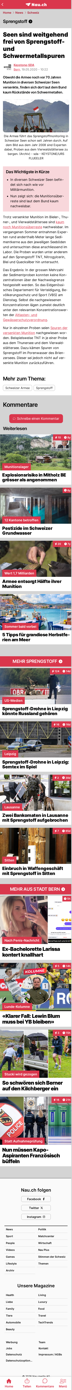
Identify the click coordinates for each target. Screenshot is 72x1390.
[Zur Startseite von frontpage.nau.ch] (36, 4)
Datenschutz (14, 1354)
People (10, 1243)
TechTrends (45, 1322)
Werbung (12, 1342)
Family (10, 1308)
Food (41, 1308)
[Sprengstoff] (36, 21)
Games (10, 1256)
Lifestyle (11, 1263)
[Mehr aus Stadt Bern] (36, 889)
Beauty (10, 1329)
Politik (42, 1229)
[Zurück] (2, 4)
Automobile (13, 1322)
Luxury (42, 1301)
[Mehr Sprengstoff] (36, 661)
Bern (17, 69)
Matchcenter (46, 1236)
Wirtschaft (45, 1243)
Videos (10, 1249)
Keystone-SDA (24, 65)
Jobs (9, 1348)
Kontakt (43, 1348)
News (19, 12)
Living (42, 1295)
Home (7, 12)
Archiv (10, 1270)
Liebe (9, 1301)
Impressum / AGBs (50, 1354)
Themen (43, 1263)
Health (10, 1295)
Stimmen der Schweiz (52, 1256)
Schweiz (33, 12)
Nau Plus (43, 1249)
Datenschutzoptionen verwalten (20, 1360)
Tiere (9, 1315)
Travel (42, 1315)
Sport (9, 1236)
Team (42, 1342)
